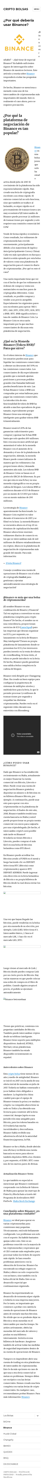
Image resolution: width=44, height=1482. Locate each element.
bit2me (6, 1421)
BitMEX (7, 1446)
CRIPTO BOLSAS (15, 9)
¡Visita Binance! (13, 563)
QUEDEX (7, 1452)
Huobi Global (9, 1434)
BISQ (5, 1458)
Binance (31, 73)
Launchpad (26, 627)
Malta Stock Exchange (24, 1201)
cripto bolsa (14, 1074)
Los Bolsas (8, 1415)
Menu (36, 9)
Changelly (8, 1440)
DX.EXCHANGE (10, 1464)
